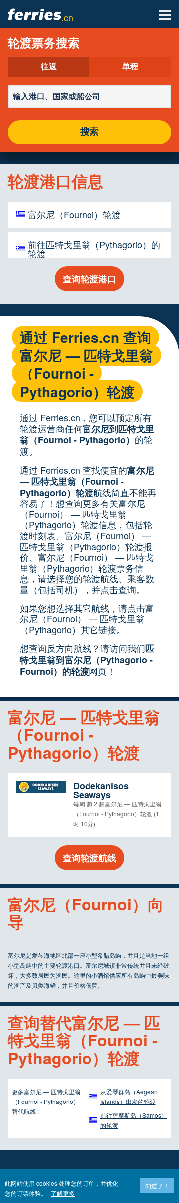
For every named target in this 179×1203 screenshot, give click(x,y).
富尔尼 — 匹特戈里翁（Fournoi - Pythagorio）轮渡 (87, 481)
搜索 (89, 132)
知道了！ (157, 1185)
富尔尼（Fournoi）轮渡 (74, 214)
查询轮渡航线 (89, 857)
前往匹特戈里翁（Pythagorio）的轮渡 (94, 249)
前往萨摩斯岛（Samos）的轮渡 (133, 1120)
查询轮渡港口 (89, 278)
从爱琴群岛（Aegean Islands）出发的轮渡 (129, 1096)
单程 (130, 67)
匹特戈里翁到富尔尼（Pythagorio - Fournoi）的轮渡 (87, 659)
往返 (49, 67)
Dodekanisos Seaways (101, 790)
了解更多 (63, 1193)
